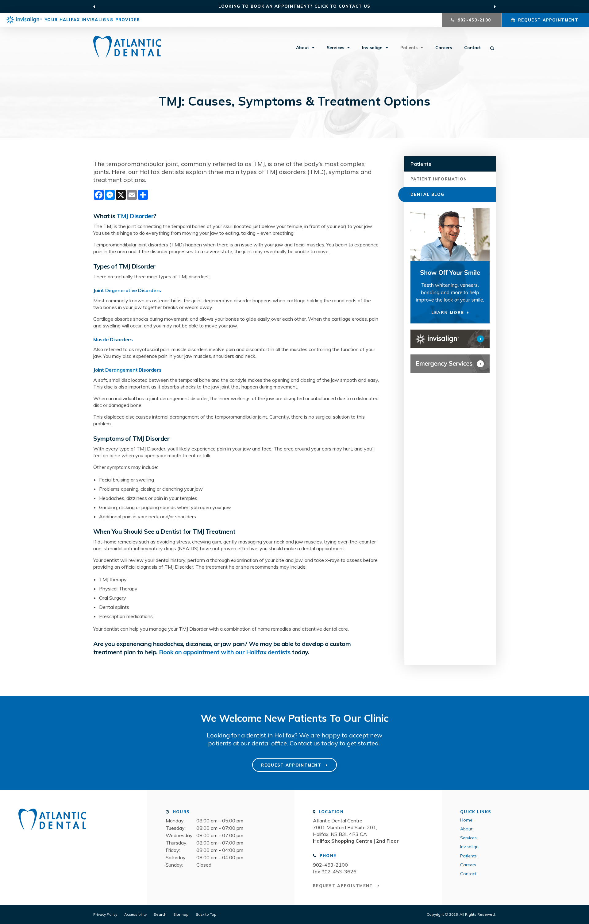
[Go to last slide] (93, 6)
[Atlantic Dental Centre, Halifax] (52, 833)
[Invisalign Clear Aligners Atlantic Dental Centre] (450, 339)
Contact (472, 47)
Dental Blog (427, 194)
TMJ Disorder (135, 216)
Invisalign (372, 47)
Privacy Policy (105, 914)
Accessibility (135, 914)
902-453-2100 (330, 865)
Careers (443, 47)
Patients (409, 47)
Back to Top (206, 914)
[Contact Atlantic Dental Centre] (450, 363)
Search (160, 914)
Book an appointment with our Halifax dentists (225, 652)
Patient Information (438, 178)
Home (466, 820)
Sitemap (181, 914)
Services (335, 47)
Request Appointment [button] (548, 19)
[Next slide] (495, 6)
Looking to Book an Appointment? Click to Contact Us (294, 6)
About (302, 47)
